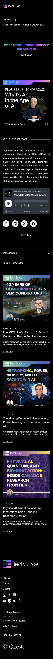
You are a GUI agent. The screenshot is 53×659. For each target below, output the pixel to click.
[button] (47, 5)
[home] (11, 6)
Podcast (6, 578)
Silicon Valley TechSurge (14, 621)
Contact (6, 584)
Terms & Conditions (12, 635)
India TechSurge (10, 626)
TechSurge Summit (12, 612)
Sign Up (6, 589)
